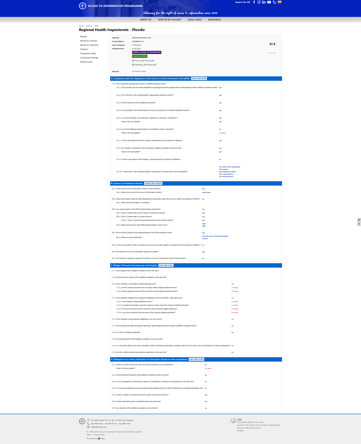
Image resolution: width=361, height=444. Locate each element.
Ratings (83, 36)
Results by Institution (89, 45)
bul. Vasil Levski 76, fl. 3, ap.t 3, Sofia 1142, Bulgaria (112, 420)
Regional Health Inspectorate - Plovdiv (112, 29)
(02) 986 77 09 (124, 423)
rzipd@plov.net (138, 41)
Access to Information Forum (249, 428)
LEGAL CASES (195, 19)
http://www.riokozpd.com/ (141, 38)
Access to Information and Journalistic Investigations (258, 425)
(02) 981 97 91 (110, 423)
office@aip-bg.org (98, 427)
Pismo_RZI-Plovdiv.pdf (144, 61)
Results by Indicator (88, 40)
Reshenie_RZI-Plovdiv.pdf (145, 65)
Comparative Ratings (89, 57)
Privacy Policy (99, 434)
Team (89, 434)
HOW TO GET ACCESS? (169, 19)
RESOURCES (214, 19)
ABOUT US (145, 19)
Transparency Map (88, 53)
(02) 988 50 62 (97, 423)
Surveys (89, 26)
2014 (96, 26)
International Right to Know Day (250, 422)
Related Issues (86, 61)
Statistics (84, 49)
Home (81, 26)
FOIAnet (240, 430)
